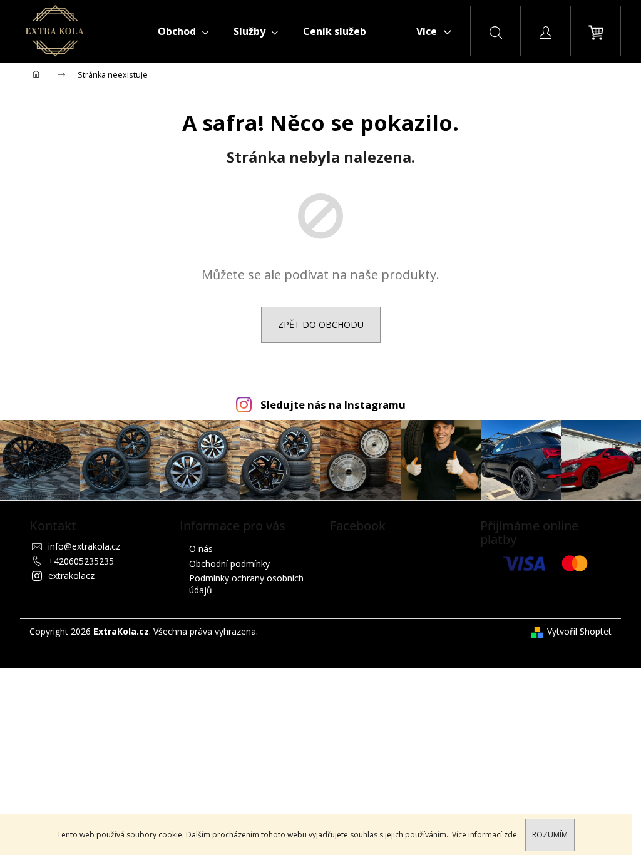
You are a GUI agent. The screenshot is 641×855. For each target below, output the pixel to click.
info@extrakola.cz (84, 546)
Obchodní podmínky (229, 564)
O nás (201, 549)
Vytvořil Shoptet (579, 631)
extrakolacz (71, 575)
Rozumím (550, 834)
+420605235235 (81, 561)
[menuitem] (183, 31)
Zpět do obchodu (321, 324)
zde (510, 834)
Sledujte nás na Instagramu (333, 404)
